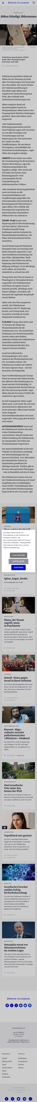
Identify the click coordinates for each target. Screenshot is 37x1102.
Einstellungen (18, 561)
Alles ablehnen (18, 555)
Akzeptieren (18, 568)
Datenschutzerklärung (11, 547)
